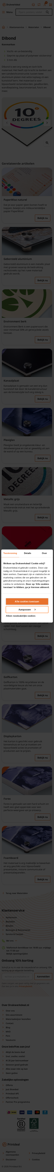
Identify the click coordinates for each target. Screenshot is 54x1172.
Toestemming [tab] (10, 553)
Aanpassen (25, 609)
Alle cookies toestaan (27, 601)
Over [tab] (44, 553)
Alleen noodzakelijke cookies (20, 616)
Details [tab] (27, 553)
